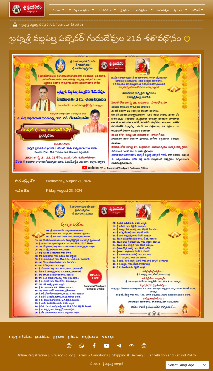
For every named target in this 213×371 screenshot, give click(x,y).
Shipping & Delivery (127, 355)
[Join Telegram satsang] (119, 346)
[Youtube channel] (106, 346)
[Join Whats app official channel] (69, 346)
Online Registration (31, 355)
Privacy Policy (62, 355)
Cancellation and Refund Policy (171, 355)
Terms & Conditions (92, 355)
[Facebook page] (94, 346)
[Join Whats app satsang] (81, 346)
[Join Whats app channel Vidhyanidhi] (144, 346)
